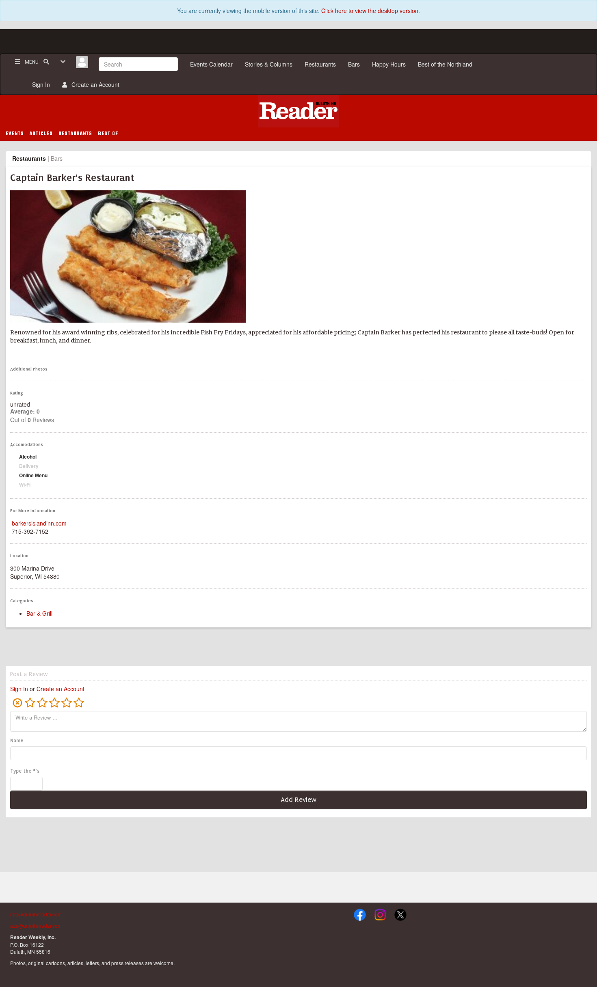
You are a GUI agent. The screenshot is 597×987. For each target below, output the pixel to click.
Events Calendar (211, 64)
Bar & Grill (39, 613)
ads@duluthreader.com (36, 925)
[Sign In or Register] (82, 62)
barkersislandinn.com (39, 523)
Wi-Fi (24, 484)
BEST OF (108, 134)
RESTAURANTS (75, 134)
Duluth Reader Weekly (298, 111)
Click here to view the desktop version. (370, 10)
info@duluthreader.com (36, 914)
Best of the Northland (445, 64)
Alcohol (28, 456)
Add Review (298, 800)
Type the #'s (24, 771)
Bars (354, 64)
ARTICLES (41, 134)
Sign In (39, 84)
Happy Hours (389, 64)
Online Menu (33, 475)
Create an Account (93, 84)
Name (16, 740)
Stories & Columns (268, 64)
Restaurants (320, 64)
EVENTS (15, 134)
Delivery (29, 466)
